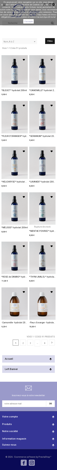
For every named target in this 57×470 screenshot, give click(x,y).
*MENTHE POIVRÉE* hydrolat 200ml (42, 231)
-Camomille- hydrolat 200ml (14, 323)
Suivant (52, 342)
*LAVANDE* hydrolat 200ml (42, 182)
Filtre (50, 41)
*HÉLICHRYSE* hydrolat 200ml (14, 182)
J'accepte (28, 21)
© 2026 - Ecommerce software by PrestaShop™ (28, 457)
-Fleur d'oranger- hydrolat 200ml (42, 323)
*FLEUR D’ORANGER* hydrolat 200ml (14, 136)
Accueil (9, 358)
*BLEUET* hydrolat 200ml (14, 90)
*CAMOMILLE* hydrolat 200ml (42, 90)
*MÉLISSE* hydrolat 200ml (14, 227)
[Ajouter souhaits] (23, 59)
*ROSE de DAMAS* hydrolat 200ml (14, 277)
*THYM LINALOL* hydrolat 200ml (42, 277)
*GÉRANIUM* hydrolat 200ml (42, 136)
